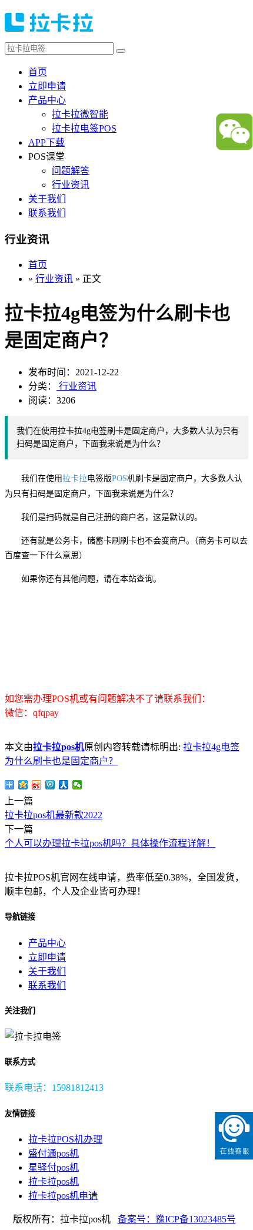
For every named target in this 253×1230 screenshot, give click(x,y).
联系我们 (47, 213)
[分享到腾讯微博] (50, 784)
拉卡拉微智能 (80, 114)
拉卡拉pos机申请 (63, 1196)
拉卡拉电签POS (84, 128)
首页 (37, 72)
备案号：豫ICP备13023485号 (177, 1219)
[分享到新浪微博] (37, 784)
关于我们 (47, 199)
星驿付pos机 (53, 1167)
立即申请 (47, 86)
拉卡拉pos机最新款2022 (53, 815)
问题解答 (70, 171)
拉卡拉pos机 (58, 747)
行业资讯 (70, 185)
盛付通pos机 (53, 1153)
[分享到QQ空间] (23, 784)
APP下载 (46, 142)
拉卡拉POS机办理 (65, 1139)
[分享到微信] (77, 784)
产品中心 (47, 100)
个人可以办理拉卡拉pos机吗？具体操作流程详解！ (110, 843)
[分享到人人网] (64, 784)
